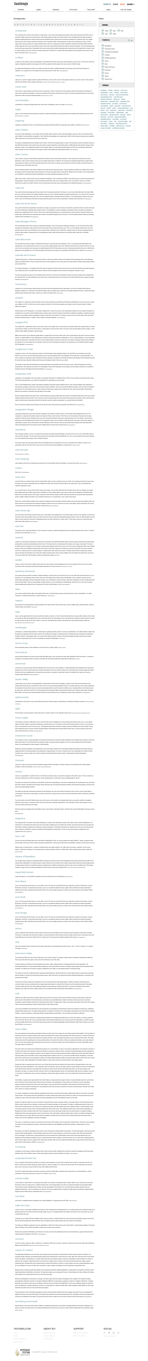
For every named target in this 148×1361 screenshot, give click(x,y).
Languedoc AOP (124, 101)
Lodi (130, 121)
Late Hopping (104, 105)
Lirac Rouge (103, 121)
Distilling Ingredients (110, 58)
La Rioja (110, 90)
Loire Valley (103, 123)
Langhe (123, 99)
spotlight (73, 10)
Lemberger (113, 110)
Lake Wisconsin (118, 97)
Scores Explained (49, 1336)
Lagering (116, 92)
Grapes (107, 61)
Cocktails (107, 55)
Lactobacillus (104, 92)
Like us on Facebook (106, 1333)
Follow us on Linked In (115, 1333)
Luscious (128, 125)
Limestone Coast (114, 114)
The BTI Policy (48, 1339)
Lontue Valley (104, 125)
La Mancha (103, 90)
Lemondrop (129, 110)
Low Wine (112, 125)
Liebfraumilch (120, 112)
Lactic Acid (124, 90)
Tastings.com (44, 1352)
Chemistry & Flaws (110, 49)
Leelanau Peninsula (123, 108)
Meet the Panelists (49, 1333)
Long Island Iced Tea (121, 123)
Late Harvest (123, 103)
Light (126, 112)
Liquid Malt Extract (105, 119)
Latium (111, 105)
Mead (114, 34)
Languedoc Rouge (105, 103)
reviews (21, 10)
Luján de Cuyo (120, 125)
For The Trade (126, 10)
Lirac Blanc (115, 119)
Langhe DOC (104, 101)
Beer (122, 31)
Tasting (107, 76)
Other (106, 64)
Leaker (114, 108)
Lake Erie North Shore (122, 94)
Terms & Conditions (20, 1339)
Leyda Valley (111, 112)
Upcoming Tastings (119, 1333)
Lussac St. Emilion (105, 128)
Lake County (104, 94)
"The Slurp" (91, 10)
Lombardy (111, 123)
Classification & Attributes (111, 52)
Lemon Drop (121, 110)
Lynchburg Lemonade (118, 128)
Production (108, 70)
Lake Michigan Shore (106, 97)
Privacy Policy (18, 1342)
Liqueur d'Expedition (120, 117)
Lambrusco (116, 99)
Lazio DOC (117, 105)
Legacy (102, 110)
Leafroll (109, 108)
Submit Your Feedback (81, 1333)
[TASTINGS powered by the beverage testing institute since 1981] (21, 5)
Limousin (122, 114)
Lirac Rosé (123, 119)
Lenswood (103, 112)
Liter (115, 121)
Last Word (115, 103)
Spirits (106, 31)
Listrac (111, 121)
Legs (107, 110)
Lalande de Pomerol (106, 99)
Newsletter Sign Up (110, 1336)
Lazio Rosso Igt (126, 105)
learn (38, 10)
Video (108, 10)
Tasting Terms (108, 79)
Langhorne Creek (114, 101)
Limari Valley (104, 114)
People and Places (110, 67)
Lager (111, 92)
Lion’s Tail (110, 117)
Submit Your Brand (80, 1336)
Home (15, 1333)
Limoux (129, 114)
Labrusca (116, 90)
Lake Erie (111, 94)
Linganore (103, 117)
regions (56, 10)
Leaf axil (102, 108)
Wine (114, 31)
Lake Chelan (123, 92)
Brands (16, 1336)
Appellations (108, 46)
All (131, 40)
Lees (131, 108)
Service (107, 73)
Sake (106, 34)
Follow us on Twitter (110, 1333)
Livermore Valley (123, 121)
